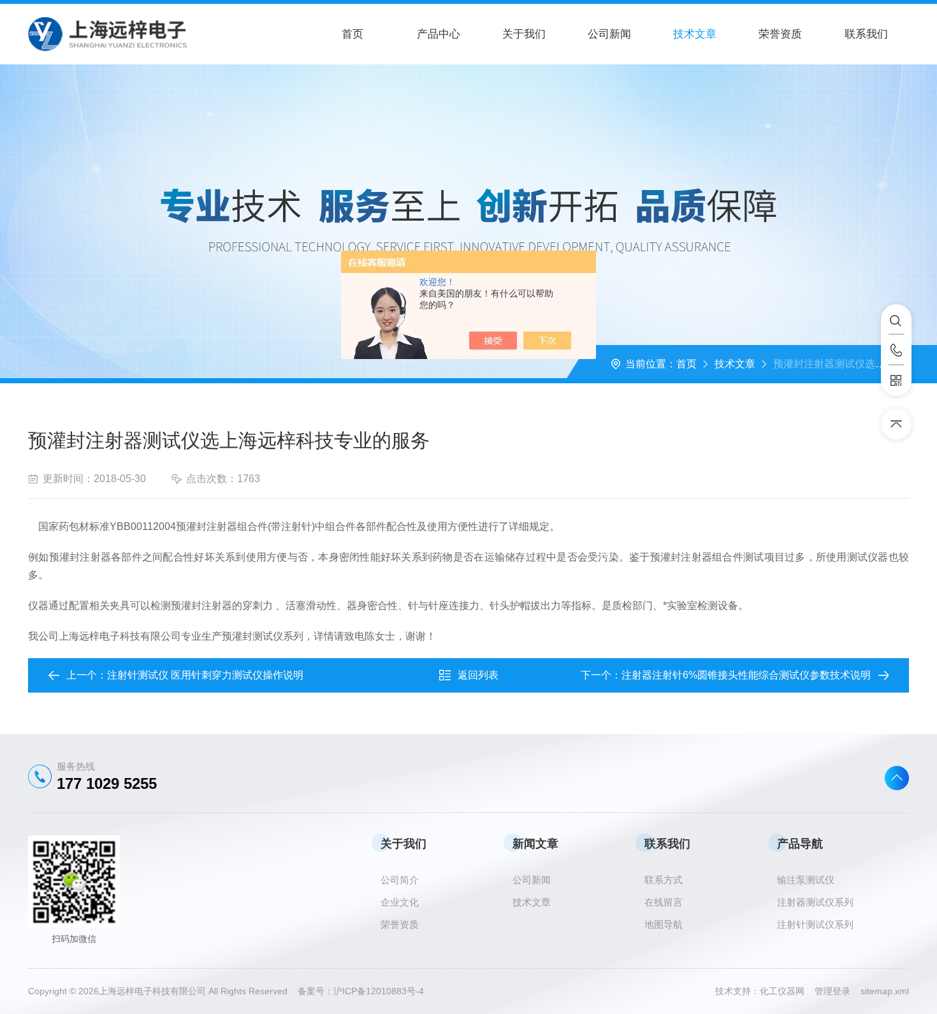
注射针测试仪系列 (815, 924)
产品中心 (438, 34)
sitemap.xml (885, 991)
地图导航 (663, 924)
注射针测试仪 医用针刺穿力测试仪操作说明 (205, 675)
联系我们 (866, 34)
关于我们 (524, 34)
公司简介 (400, 879)
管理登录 (832, 991)
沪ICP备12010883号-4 (378, 991)
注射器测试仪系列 (815, 902)
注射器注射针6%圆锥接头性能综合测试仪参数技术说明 (746, 675)
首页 (352, 34)
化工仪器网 (787, 991)
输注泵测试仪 (805, 879)
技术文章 (694, 34)
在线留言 (663, 902)
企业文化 (400, 902)
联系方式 (663, 879)
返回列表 (478, 675)
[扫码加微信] (896, 380)
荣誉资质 (780, 34)
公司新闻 (609, 34)
